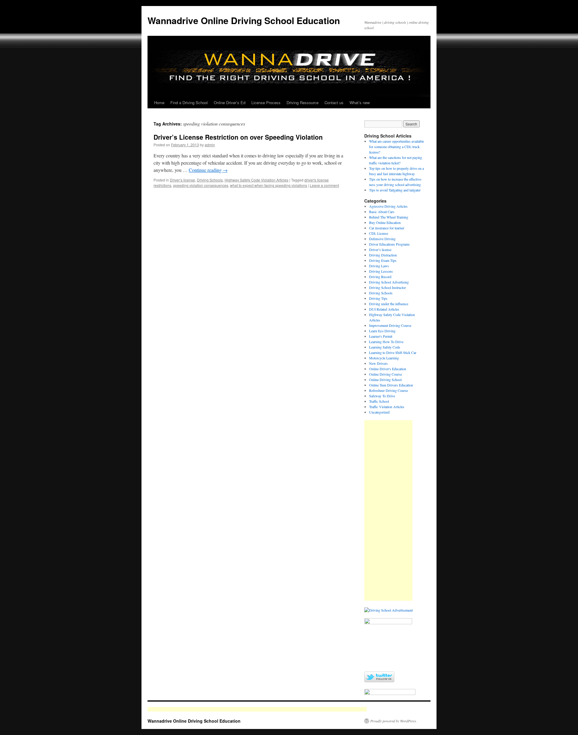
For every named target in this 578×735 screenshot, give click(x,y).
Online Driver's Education (387, 368)
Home (159, 102)
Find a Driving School (189, 102)
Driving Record (380, 276)
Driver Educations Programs (389, 244)
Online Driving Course (385, 374)
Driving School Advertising (389, 282)
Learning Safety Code (384, 347)
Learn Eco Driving (382, 330)
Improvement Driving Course (390, 325)
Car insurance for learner (386, 227)
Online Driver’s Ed (229, 102)
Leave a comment (324, 185)
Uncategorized (379, 412)
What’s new (360, 102)
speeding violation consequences (200, 185)
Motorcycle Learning (384, 357)
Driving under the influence (388, 303)
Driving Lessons (381, 271)
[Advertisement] (388, 510)
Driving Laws (379, 265)
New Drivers (378, 363)
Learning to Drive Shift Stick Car (392, 352)
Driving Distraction (383, 255)
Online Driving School (385, 379)
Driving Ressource (303, 102)
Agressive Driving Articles (388, 206)
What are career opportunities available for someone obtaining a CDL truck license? (396, 146)
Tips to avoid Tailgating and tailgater (395, 190)
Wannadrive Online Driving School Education (244, 20)
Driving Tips (378, 298)
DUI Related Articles (384, 309)
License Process (266, 102)
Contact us (334, 102)
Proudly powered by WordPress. (393, 720)
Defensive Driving (382, 238)
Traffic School (379, 401)
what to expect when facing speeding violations (268, 185)
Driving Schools (210, 179)
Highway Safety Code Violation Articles (256, 179)
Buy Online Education (385, 222)
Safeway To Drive (382, 395)
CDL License (378, 233)
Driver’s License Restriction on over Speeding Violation (238, 136)
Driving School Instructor (387, 287)
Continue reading (208, 170)
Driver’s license (182, 179)
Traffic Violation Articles (386, 406)
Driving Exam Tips (382, 260)
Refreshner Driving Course (388, 390)
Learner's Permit (380, 336)
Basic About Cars (381, 211)
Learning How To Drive (386, 341)
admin (210, 144)
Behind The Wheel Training (388, 217)
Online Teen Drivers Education (391, 385)
